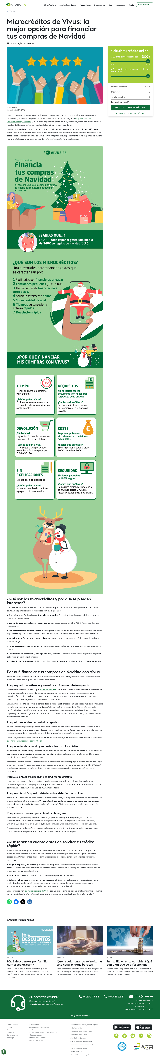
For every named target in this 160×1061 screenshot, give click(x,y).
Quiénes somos (12, 1035)
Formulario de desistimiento (38, 1027)
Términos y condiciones (37, 1038)
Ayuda (131, 5)
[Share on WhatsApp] (9, 901)
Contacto (10, 1032)
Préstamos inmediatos (78, 1035)
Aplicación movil (34, 1024)
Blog (110, 5)
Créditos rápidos (76, 1028)
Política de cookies (35, 1035)
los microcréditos (48, 689)
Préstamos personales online (81, 1031)
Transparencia (99, 5)
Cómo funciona (50, 5)
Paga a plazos (85, 5)
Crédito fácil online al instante (81, 1041)
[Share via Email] (29, 901)
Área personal (145, 5)
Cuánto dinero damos (67, 5)
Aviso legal (10, 1038)
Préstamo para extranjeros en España (84, 1024)
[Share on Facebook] (16, 901)
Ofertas (9, 1027)
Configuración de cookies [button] (80, 1015)
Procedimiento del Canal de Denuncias (42, 1032)
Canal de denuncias (35, 1030)
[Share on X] (22, 901)
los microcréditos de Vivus (37, 890)
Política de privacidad (36, 1040)
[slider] (148, 61)
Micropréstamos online (78, 1048)
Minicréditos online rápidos (80, 1055)
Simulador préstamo (78, 1038)
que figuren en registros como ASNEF (24, 740)
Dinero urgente (76, 1051)
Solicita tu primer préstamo (130, 107)
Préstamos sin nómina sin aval (81, 1045)
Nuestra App (120, 5)
